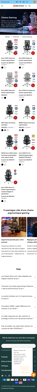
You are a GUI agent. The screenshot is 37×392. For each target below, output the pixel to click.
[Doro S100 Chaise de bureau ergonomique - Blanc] (23, 68)
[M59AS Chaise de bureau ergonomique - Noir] (23, 130)
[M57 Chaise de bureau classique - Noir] (2, 130)
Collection (16, 37)
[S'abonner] (34, 346)
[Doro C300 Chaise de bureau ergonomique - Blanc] (5, 68)
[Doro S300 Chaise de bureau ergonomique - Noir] (5, 98)
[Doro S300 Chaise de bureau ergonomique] (9, 79)
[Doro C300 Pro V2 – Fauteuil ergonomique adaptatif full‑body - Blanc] (23, 165)
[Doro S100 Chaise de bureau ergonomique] (27, 47)
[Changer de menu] (2, 6)
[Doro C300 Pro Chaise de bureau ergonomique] (27, 79)
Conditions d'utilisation (26, 350)
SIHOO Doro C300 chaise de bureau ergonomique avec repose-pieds (9, 155)
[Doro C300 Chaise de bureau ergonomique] (9, 47)
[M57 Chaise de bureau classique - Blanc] (8, 130)
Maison (7, 37)
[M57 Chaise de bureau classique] (9, 112)
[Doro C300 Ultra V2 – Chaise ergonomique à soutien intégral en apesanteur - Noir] (2, 201)
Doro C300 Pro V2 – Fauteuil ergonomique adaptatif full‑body (26, 155)
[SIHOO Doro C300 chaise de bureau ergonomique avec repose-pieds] (9, 142)
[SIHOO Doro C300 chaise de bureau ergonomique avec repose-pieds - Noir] (2, 165)
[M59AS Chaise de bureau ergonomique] (27, 112)
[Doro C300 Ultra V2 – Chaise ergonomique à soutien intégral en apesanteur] (9, 176)
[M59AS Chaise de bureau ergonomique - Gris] (20, 130)
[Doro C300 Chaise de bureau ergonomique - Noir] (2, 68)
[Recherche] (26, 6)
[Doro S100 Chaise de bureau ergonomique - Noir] (20, 68)
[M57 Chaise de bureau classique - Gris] (5, 130)
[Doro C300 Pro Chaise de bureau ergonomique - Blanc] (20, 100)
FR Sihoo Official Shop (12, 386)
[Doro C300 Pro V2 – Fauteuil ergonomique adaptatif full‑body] (27, 142)
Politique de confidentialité (18, 351)
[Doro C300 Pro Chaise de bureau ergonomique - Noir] (23, 100)
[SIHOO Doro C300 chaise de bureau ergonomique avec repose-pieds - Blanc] (5, 165)
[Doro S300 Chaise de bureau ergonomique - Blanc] (2, 98)
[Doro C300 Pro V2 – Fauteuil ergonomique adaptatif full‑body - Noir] (20, 165)
